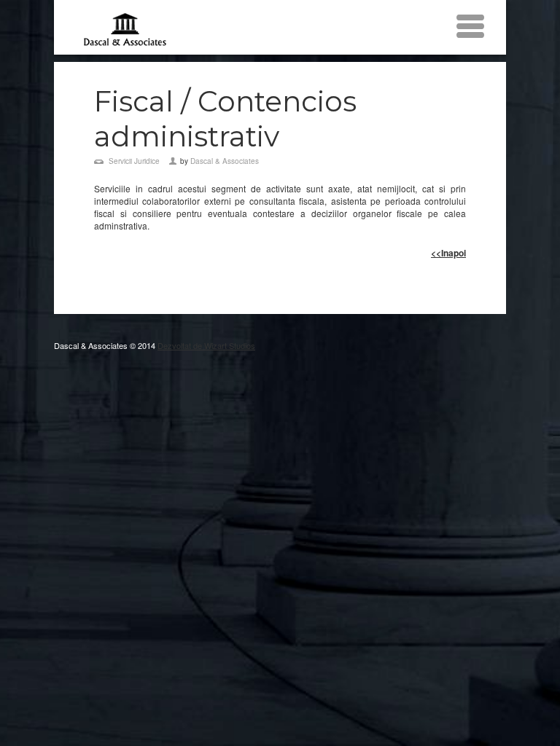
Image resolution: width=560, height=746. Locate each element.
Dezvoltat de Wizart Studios (206, 345)
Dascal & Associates (224, 161)
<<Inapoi (448, 252)
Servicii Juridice (134, 161)
